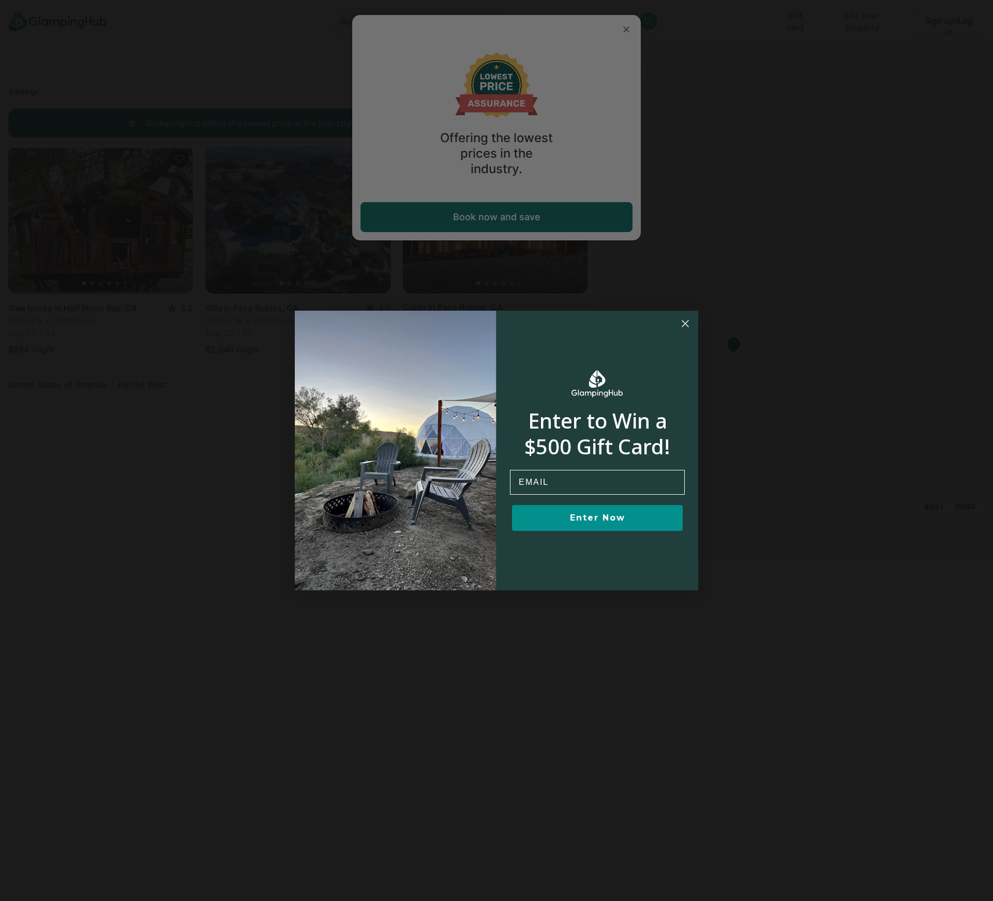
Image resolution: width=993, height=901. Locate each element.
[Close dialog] (685, 323)
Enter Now (597, 518)
